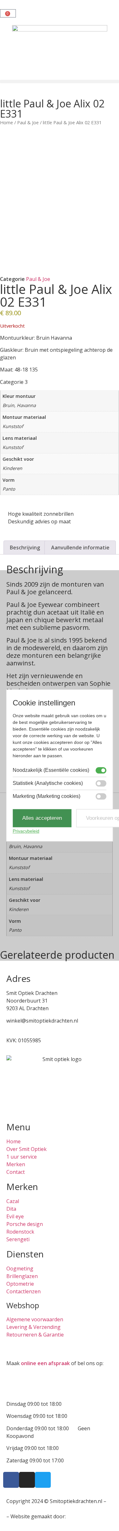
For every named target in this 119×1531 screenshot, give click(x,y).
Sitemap (16, 1508)
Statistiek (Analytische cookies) (48, 783)
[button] (59, 81)
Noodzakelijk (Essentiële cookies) (51, 770)
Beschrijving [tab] (25, 547)
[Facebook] (11, 1480)
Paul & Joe (28, 122)
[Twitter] (43, 1480)
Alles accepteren (42, 818)
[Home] (59, 52)
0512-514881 (21, 1028)
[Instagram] (27, 1480)
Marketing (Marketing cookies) (46, 796)
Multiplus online (86, 1516)
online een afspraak (45, 1363)
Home (6, 122)
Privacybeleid (26, 831)
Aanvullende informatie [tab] (80, 547)
